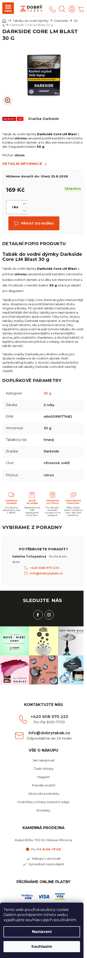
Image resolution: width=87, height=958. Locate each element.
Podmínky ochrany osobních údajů (44, 802)
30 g (47, 393)
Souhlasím (41, 946)
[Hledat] (62, 9)
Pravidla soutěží (43, 785)
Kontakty (43, 810)
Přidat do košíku (37, 223)
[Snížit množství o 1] (24, 210)
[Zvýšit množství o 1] (24, 203)
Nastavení (42, 931)
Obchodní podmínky (43, 793)
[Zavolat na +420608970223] (52, 9)
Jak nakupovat (43, 760)
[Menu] (8, 8)
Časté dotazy (43, 768)
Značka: (43, 118)
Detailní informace (22, 164)
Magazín (43, 777)
